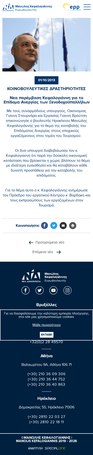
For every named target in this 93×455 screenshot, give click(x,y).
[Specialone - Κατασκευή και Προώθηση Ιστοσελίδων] (46, 448)
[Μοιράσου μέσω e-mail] (63, 225)
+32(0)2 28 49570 (46, 342)
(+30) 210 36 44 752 (46, 380)
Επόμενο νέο (43, 252)
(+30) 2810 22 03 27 (46, 417)
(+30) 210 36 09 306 (47, 374)
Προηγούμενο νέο (50, 242)
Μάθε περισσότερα (46, 325)
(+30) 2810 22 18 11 (46, 422)
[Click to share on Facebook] (44, 225)
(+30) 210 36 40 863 (46, 385)
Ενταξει (46, 334)
